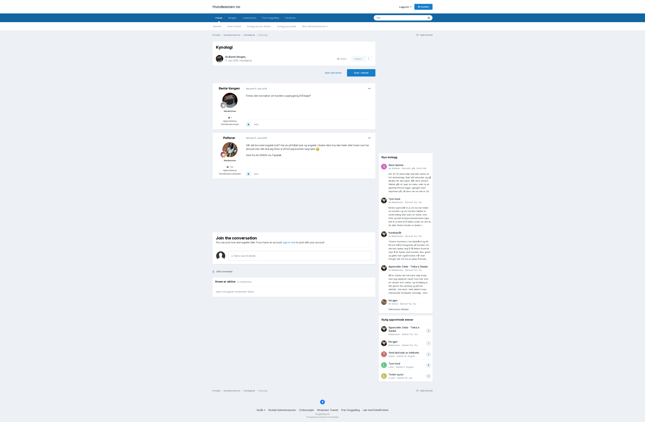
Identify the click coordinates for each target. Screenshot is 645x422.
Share (343, 58)
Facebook (290, 17)
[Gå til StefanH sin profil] (384, 166)
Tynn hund (394, 199)
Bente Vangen (237, 56)
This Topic (415, 17)
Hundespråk (395, 232)
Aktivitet (217, 26)
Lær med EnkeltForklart (375, 410)
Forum (219, 17)
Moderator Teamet (327, 410)
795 (231, 167)
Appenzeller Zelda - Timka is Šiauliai (408, 266)
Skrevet (414, 168)
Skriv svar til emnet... (245, 255)
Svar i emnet (361, 72)
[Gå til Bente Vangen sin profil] (219, 58)
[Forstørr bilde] (317, 148)
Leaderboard (249, 17)
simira (395, 303)
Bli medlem (423, 6)
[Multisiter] (248, 124)
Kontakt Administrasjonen (282, 410)
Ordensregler (306, 410)
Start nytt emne (333, 72)
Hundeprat (246, 60)
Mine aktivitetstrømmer (314, 26)
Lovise (392, 378)
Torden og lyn (396, 374)
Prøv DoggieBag (270, 17)
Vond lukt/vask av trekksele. (404, 352)
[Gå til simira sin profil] (384, 302)
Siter (256, 124)
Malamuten (397, 202)
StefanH (396, 168)
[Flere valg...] (369, 89)
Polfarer (229, 138)
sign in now (289, 242)
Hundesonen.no (226, 7)
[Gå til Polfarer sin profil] (230, 149)
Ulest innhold (234, 26)
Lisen (391, 367)
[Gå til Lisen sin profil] (384, 365)
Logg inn (404, 7)
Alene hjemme (396, 165)
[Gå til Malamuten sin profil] (384, 200)
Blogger (232, 17)
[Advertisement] (294, 205)
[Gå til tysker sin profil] (384, 354)
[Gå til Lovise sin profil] (384, 376)
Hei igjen (393, 300)
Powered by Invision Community (322, 417)
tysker (392, 356)
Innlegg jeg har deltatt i (259, 26)
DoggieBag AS (322, 414)
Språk (260, 410)
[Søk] (429, 17)
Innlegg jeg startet (286, 26)
